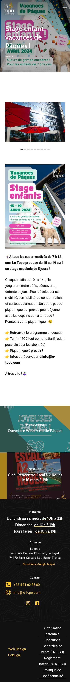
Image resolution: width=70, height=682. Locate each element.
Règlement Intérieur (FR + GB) (52, 661)
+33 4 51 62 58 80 (27, 585)
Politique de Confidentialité (52, 673)
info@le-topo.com (27, 592)
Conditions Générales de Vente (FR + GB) (52, 646)
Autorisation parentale (52, 631)
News (9, 56)
